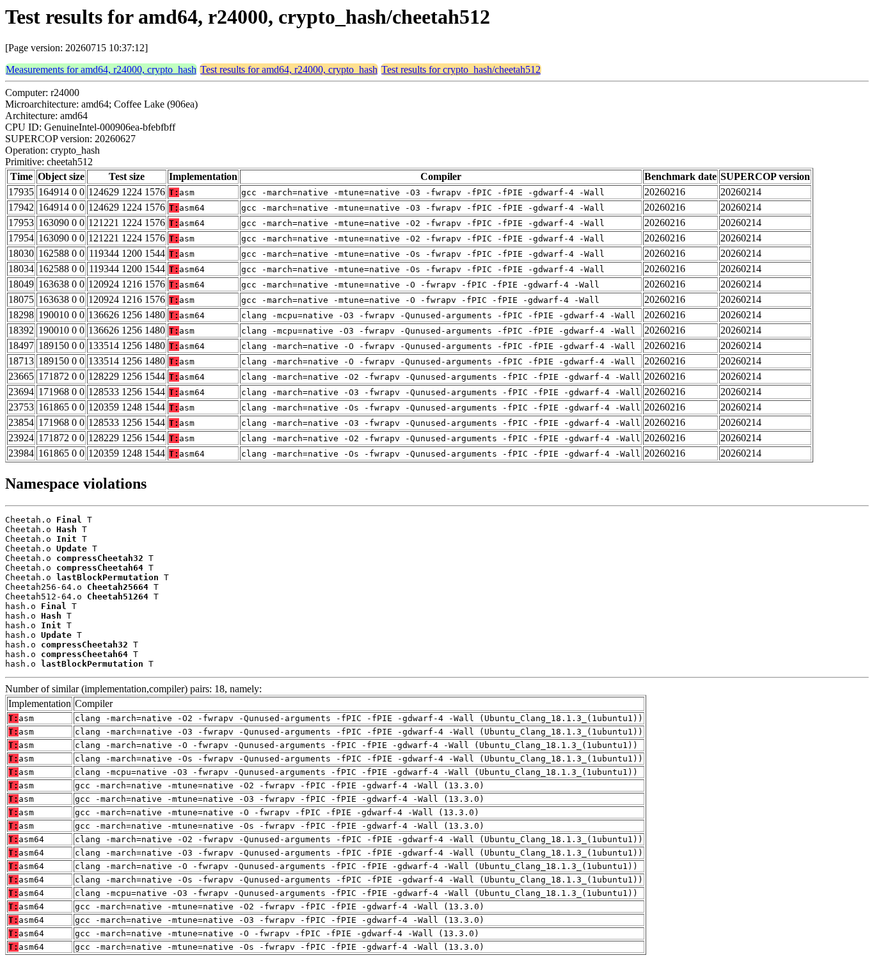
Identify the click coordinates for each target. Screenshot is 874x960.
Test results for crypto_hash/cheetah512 (461, 69)
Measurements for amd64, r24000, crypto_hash (101, 69)
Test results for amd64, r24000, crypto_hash (288, 69)
